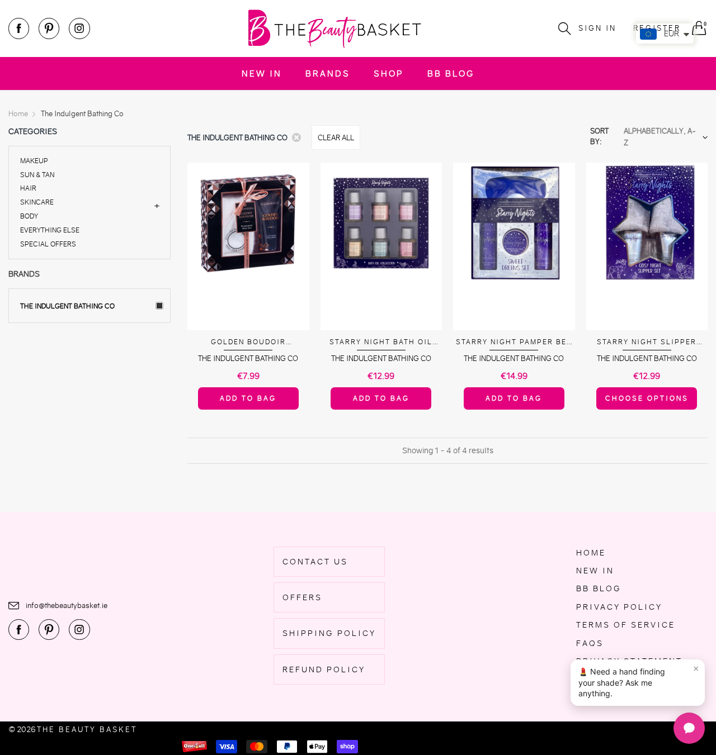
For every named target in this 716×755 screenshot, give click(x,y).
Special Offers (48, 243)
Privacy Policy (619, 607)
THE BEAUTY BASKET (87, 729)
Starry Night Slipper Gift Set (646, 342)
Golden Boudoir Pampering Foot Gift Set (248, 342)
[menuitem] (262, 73)
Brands (327, 73)
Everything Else (49, 230)
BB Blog (450, 73)
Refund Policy (323, 669)
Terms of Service (625, 625)
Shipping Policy (329, 633)
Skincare (37, 202)
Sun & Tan (37, 174)
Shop (389, 73)
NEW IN (262, 73)
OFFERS (302, 597)
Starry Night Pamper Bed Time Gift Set (514, 342)
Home (591, 553)
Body (29, 216)
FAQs (590, 643)
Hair (28, 188)
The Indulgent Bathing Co (67, 306)
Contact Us (315, 562)
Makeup (34, 161)
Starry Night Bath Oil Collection (380, 342)
